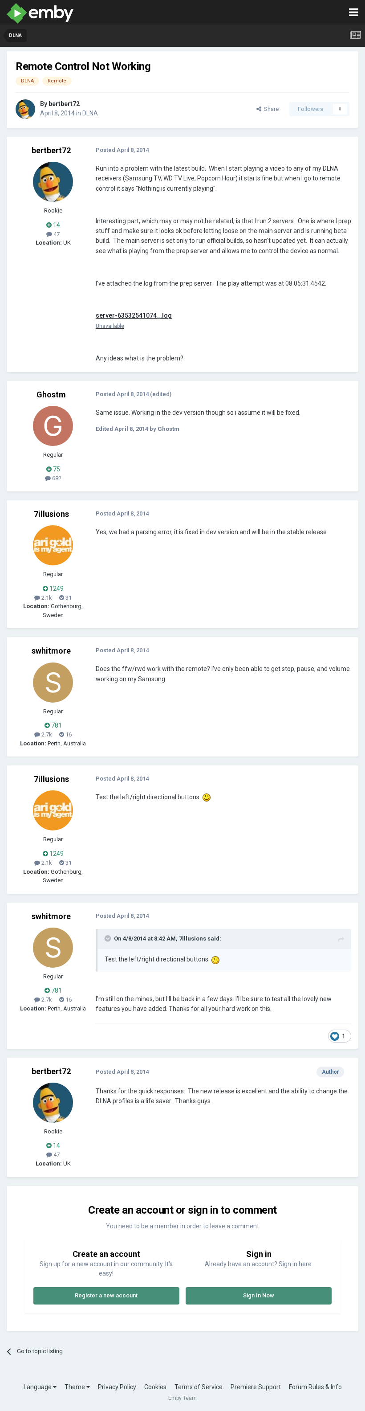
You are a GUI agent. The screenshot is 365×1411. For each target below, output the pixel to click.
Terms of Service (198, 1387)
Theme (75, 1387)
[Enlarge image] (206, 797)
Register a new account (106, 1295)
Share (270, 109)
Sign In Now (258, 1295)
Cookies (155, 1387)
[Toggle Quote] (109, 938)
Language (38, 1387)
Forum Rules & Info (315, 1387)
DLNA (90, 113)
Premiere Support (256, 1387)
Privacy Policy (117, 1387)
